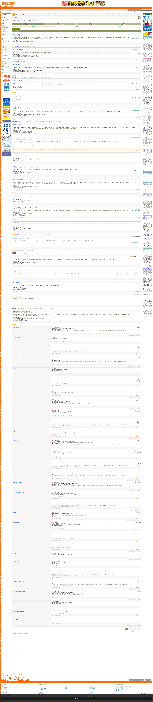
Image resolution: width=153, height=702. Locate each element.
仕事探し (40, 692)
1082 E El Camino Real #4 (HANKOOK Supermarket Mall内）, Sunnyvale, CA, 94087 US (29, 114)
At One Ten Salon (16, 502)
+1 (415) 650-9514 (56, 389)
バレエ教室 (14, 50)
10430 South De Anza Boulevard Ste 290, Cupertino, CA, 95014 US (64, 473)
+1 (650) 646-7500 (17, 130)
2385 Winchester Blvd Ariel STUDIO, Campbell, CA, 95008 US (64, 493)
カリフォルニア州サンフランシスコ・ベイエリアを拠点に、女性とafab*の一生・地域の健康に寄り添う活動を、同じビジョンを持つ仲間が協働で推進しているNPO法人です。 (43, 84)
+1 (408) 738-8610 (17, 212)
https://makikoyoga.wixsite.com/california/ (59, 611)
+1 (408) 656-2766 (17, 158)
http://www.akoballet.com (56, 443)
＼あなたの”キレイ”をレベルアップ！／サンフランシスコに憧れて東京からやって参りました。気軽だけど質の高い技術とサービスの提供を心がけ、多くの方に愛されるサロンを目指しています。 (47, 169)
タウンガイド (6, 14)
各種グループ (5, 72)
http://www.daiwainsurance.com (18, 289)
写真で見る (4, 23)
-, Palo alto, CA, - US (18, 86)
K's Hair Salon (16, 153)
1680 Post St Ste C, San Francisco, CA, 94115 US (62, 620)
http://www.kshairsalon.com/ (18, 160)
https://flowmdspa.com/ (56, 603)
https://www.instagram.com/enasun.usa (58, 402)
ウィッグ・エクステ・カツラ (26, 224)
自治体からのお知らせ (92, 688)
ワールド (2, 11)
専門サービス (5, 64)
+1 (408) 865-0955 (17, 199)
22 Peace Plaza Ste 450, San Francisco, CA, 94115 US (62, 513)
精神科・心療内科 (15, 312)
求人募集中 (4, 34)
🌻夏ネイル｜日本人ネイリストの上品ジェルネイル (24, 250)
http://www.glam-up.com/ (56, 514)
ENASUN (14, 399)
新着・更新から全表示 (6, 19)
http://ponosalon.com (16, 229)
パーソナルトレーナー (59, 425)
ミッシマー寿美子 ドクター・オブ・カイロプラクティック (25, 207)
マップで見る (4, 22)
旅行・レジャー (5, 47)
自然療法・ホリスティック (28, 139)
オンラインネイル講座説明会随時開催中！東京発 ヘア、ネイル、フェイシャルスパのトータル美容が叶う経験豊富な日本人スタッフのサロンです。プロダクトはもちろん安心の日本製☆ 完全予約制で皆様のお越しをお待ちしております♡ (54, 240)
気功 (21, 271)
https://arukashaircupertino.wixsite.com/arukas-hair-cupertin (62, 484)
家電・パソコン (5, 60)
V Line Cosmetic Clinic (16, 327)
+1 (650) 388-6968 (56, 492)
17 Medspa (14, 472)
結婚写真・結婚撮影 (54, 547)
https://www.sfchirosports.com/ (18, 187)
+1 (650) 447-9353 (56, 522)
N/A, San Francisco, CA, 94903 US (59, 379)
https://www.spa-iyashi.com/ (56, 370)
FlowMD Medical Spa (17, 602)
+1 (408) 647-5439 (17, 40)
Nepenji (14, 166)
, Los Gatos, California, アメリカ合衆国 (60, 369)
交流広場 (90, 691)
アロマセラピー (54, 613)
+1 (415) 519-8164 (56, 346)
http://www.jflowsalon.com (17, 245)
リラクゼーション (54, 372)
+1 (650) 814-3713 (56, 368)
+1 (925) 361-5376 (17, 261)
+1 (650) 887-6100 (56, 327)
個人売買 (65, 687)
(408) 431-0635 (55, 601)
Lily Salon (14, 553)
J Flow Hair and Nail (17, 236)
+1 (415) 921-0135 (17, 171)
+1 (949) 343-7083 (56, 400)
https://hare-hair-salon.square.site (57, 348)
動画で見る (4, 25)
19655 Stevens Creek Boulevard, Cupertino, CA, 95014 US (63, 411)
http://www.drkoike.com (56, 360)
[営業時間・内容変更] (134, 335)
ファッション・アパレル (7, 43)
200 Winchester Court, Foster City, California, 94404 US (62, 401)
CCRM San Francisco (17, 124)
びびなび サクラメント (119, 689)
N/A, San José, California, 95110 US (59, 421)
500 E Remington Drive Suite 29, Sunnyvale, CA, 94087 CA (63, 602)
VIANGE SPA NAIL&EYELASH (19, 295)
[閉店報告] (139, 335)
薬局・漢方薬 (15, 35)
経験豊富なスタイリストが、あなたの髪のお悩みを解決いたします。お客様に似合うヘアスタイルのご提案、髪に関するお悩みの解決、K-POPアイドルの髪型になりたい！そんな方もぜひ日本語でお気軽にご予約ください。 (52, 67)
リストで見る (4, 20)
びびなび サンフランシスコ (119, 687)
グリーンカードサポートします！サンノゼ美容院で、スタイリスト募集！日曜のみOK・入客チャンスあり (33, 77)
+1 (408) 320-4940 (17, 300)
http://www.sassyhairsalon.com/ (18, 101)
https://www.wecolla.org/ (17, 87)
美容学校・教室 (29, 238)
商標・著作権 (9, 681)
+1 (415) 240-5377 (17, 54)
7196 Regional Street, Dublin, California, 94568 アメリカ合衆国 (25, 262)
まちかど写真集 (91, 692)
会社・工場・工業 (6, 66)
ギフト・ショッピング (7, 41)
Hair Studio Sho (15, 389)
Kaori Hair (16, 619)
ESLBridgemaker (16, 522)
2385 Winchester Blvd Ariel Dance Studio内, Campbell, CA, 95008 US (65, 592)
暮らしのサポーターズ (92, 687)
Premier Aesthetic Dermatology (18, 451)
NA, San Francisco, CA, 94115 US (20, 288)
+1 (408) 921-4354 (17, 227)
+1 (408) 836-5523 (56, 420)
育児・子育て (21, 81)
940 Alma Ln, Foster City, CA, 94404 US (60, 338)
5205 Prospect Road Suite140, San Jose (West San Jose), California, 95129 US (28, 70)
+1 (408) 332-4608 (17, 275)
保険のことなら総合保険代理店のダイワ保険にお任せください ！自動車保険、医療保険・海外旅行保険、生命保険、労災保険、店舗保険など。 (38, 285)
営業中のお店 (4, 31)
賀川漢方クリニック (17, 34)
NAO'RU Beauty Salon (17, 107)
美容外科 (53, 476)
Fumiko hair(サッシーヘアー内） (19, 94)
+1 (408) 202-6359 (56, 591)
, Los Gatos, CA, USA (57, 610)
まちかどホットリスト (43, 688)
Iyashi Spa (14, 368)
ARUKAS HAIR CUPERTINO (18, 482)
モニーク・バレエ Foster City (18, 337)
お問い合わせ (4, 692)
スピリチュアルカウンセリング (62, 585)
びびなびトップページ (6, 95)
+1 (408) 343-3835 (17, 185)
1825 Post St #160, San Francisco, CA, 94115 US (22, 172)
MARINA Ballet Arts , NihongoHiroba (19, 591)
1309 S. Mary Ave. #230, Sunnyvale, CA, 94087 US (23, 213)
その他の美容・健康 (26, 81)
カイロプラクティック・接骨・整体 (18, 139)
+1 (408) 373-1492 (56, 533)
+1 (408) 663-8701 (56, 472)
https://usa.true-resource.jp (56, 380)
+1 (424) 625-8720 (56, 378)
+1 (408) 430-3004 (17, 241)
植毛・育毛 (72, 538)
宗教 (3, 69)
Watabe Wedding (15, 544)
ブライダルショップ (61, 547)
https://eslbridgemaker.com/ (56, 525)
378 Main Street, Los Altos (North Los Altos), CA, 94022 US (63, 328)
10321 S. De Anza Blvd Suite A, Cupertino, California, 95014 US (64, 441)
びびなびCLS (4, 687)
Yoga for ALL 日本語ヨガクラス (18, 492)
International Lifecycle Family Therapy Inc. (21, 311)
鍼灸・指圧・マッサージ (21, 35)
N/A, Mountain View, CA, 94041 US (59, 523)
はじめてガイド (5, 688)
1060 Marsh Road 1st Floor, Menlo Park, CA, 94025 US (23, 131)
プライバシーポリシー (17, 681)
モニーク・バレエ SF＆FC (18, 49)
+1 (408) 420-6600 (56, 502)
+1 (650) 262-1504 (56, 451)
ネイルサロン (24, 108)
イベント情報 (41, 689)
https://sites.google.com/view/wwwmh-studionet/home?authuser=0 (24, 71)
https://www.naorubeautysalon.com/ (19, 115)
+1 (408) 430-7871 (17, 99)
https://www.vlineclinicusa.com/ (57, 329)
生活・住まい (5, 50)
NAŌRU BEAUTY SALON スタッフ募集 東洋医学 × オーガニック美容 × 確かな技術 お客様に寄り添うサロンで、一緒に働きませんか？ (38, 121)
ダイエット (31, 50)
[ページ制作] (129, 335)
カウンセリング (21, 312)
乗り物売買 (66, 688)
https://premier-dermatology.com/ (57, 453)
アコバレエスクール (16, 440)
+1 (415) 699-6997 (56, 561)
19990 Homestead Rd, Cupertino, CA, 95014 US (22, 200)
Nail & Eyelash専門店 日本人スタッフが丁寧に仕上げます (23, 298)
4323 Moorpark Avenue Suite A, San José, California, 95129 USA (25, 186)
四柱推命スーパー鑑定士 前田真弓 (19, 581)
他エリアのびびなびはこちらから (146, 693)
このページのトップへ (147, 681)
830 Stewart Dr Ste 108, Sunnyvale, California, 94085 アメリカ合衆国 (26, 41)
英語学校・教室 (54, 528)
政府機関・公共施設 (6, 58)
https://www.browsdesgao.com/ (57, 535)
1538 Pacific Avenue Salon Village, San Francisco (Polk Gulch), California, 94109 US (67, 390)
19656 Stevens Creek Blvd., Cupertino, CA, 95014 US (62, 554)
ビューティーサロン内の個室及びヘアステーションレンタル (26, 253)
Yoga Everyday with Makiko (19, 611)
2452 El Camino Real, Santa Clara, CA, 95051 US (22, 228)
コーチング (65, 383)
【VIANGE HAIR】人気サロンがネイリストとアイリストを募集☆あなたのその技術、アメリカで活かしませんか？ (34, 308)
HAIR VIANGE (16, 256)
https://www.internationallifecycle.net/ (19, 320)
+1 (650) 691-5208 (56, 581)
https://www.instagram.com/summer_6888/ (59, 412)
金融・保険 (5, 63)
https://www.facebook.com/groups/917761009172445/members (62, 593)
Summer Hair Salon (16, 410)
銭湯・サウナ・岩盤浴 (64, 351)
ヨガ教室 (53, 496)
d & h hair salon (17, 431)
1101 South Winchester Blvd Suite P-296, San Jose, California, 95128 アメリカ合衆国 (29, 318)
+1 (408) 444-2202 (17, 143)
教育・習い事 (5, 52)
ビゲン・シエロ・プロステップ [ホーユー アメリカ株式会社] (23, 462)
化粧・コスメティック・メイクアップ (27, 167)
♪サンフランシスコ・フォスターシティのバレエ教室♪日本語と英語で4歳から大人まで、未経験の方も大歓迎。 (32, 52)
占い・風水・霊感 (54, 585)
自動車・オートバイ (6, 61)
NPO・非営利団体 (15, 81)
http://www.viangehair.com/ (17, 263)
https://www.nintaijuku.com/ (56, 422)
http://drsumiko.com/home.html (18, 215)
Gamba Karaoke (16, 194)
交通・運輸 (5, 49)
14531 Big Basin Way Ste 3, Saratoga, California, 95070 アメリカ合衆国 (65, 432)
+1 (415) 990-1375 (56, 619)
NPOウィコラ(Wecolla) (17, 80)
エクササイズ (53, 425)
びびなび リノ (117, 691)
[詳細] (135, 38)
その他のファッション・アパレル (73, 351)
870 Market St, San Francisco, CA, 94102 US (61, 562)
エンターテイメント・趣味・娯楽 (7, 46)
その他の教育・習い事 (66, 425)
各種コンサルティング (60, 383)
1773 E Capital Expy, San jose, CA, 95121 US (61, 534)
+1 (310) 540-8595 (17, 287)
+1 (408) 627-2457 (56, 410)
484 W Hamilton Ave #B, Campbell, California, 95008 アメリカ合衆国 (26, 159)
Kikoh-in (14, 269)
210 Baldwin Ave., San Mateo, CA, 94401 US (61, 358)
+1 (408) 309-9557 (17, 113)
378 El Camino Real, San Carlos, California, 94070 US (62, 452)
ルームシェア (66, 692)
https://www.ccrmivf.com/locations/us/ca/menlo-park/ (22, 132)
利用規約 (3, 681)
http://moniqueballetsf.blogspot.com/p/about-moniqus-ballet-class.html (25, 56)
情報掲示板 (41, 693)
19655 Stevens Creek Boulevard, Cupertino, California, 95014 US (25, 100)
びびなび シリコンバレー (119, 688)
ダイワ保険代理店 (16, 282)
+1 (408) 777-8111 (56, 482)
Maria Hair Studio (16, 64)
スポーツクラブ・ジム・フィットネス (63, 341)
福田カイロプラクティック (18, 179)
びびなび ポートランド (119, 690)
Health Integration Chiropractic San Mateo (20, 357)
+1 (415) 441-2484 (56, 512)
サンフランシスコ (14, 11)
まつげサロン (19, 296)
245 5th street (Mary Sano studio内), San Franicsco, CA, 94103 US (25, 55)
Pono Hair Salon (16, 222)
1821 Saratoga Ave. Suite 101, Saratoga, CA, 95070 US (24, 301)
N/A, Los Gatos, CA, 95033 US (58, 582)
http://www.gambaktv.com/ (17, 201)
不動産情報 (66, 691)
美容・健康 (5, 55)
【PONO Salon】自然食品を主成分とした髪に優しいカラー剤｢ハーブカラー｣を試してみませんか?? (33, 234)
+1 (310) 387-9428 (56, 440)
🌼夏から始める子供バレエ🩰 (22, 61)
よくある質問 (4, 691)
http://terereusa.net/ (55, 563)
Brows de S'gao (15, 533)
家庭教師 (58, 528)
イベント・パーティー (25, 196)
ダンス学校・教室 (54, 341)
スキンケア (60, 456)
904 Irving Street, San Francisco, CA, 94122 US (61, 347)
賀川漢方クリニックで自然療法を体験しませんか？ (25, 46)
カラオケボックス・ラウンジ (17, 196)
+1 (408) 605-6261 (56, 431)
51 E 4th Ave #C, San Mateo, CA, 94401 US (60, 503)
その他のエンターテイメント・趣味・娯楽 (23, 50)
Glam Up (14, 512)
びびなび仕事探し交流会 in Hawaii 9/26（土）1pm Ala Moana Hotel (24, 20)
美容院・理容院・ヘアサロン (17, 96)
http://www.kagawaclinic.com (18, 42)
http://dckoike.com (16, 147)
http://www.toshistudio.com (56, 572)
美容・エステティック (30, 108)
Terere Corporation (16, 561)
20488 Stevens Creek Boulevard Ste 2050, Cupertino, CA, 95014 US (65, 483)
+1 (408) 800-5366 (17, 317)
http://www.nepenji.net (16, 173)
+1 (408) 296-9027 (17, 69)
